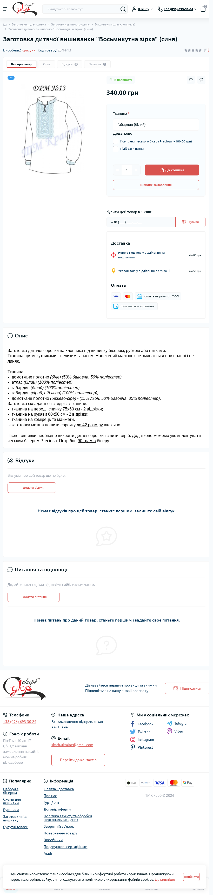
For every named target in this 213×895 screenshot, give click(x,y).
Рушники (11, 810)
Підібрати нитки (132, 148)
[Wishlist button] (191, 80)
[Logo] (25, 9)
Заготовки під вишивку (29, 24)
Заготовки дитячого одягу (70, 24)
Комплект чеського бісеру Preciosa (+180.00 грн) (156, 141)
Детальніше (165, 879)
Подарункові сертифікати (65, 847)
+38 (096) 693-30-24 (19, 722)
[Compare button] (201, 80)
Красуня (29, 50)
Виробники (53, 840)
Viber (178, 731)
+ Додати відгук (31, 487)
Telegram (182, 723)
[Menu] (5, 9)
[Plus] (136, 170)
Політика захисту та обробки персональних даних (68, 818)
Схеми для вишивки (12, 801)
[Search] (123, 9)
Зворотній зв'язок (59, 826)
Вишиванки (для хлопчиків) (115, 24)
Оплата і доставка (59, 789)
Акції (48, 853)
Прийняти (191, 876)
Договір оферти (57, 809)
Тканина (121, 114)
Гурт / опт (51, 802)
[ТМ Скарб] (35, 688)
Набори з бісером (10, 791)
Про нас (50, 796)
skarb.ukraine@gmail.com (72, 745)
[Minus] (117, 170)
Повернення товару (60, 833)
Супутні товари (15, 827)
